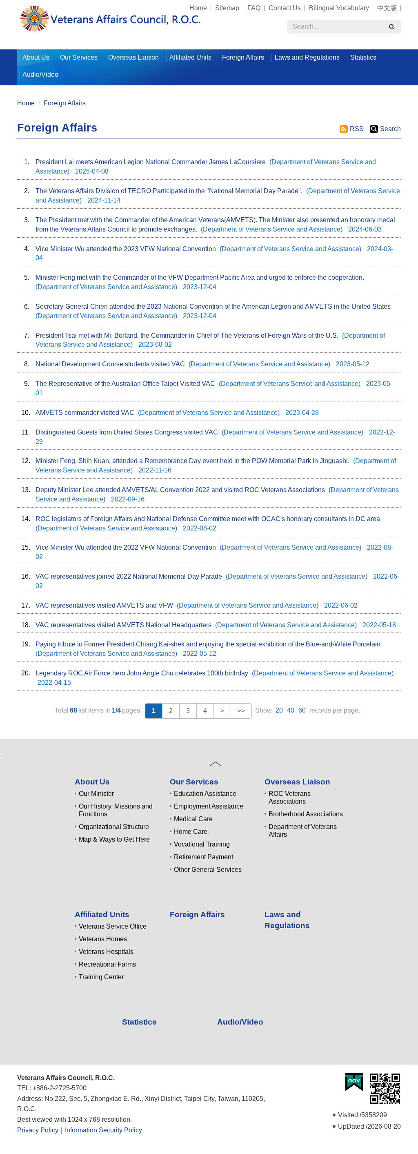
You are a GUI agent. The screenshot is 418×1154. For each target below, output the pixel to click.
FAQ (253, 7)
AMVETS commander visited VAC (85, 412)
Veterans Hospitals (106, 951)
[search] (391, 26)
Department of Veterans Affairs (303, 830)
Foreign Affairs (243, 57)
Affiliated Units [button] (190, 57)
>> (241, 710)
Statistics (363, 57)
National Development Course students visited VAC (110, 364)
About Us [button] (35, 57)
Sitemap (227, 7)
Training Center (101, 977)
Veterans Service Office (113, 926)
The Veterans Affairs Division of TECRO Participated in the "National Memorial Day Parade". (169, 190)
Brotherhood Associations (306, 814)
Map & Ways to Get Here (114, 839)
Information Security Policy (103, 1130)
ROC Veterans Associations (290, 797)
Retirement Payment (203, 856)
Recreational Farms (107, 964)
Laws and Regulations (307, 57)
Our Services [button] (79, 57)
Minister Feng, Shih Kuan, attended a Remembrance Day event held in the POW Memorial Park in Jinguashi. (192, 460)
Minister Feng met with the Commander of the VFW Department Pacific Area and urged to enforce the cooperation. (200, 277)
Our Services (194, 782)
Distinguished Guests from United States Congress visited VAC (127, 432)
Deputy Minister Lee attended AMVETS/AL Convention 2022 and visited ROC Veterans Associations (180, 489)
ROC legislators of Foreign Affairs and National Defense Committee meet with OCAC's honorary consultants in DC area (208, 518)
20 (279, 710)
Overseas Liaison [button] (133, 57)
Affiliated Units (102, 914)
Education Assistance (205, 793)
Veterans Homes (103, 939)
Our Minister (96, 793)
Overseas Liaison (297, 782)
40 (290, 710)
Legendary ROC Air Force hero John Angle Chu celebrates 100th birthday (142, 673)
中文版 (387, 7)
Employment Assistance (208, 806)
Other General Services (208, 869)
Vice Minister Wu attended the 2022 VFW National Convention (126, 547)
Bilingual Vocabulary (339, 7)
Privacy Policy (37, 1130)
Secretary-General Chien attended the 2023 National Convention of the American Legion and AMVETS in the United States (213, 306)
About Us (92, 782)
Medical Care (193, 818)
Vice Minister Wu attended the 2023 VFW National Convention (126, 248)
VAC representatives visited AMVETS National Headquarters (123, 625)
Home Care (190, 831)
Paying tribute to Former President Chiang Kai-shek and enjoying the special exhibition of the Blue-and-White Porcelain (208, 644)
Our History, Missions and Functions (116, 810)
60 (302, 710)
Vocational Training (202, 844)
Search (390, 128)
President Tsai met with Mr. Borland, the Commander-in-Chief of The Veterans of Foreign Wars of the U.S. (187, 335)
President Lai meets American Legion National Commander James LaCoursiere (151, 161)
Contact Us (285, 7)
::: (13, 4)
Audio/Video (40, 74)
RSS (357, 128)
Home (198, 7)
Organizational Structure (114, 826)
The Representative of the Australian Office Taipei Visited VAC (125, 383)
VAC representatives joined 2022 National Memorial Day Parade (129, 576)
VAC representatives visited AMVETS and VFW (104, 605)
